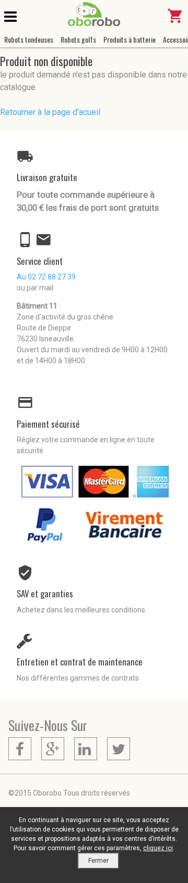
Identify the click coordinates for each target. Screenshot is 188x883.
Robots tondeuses (28, 39)
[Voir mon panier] (175, 20)
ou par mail (35, 288)
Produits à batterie (129, 39)
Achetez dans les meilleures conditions (81, 610)
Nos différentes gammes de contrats (78, 678)
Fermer (98, 860)
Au (46, 277)
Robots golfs (78, 39)
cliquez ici (158, 848)
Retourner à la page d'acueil (50, 112)
